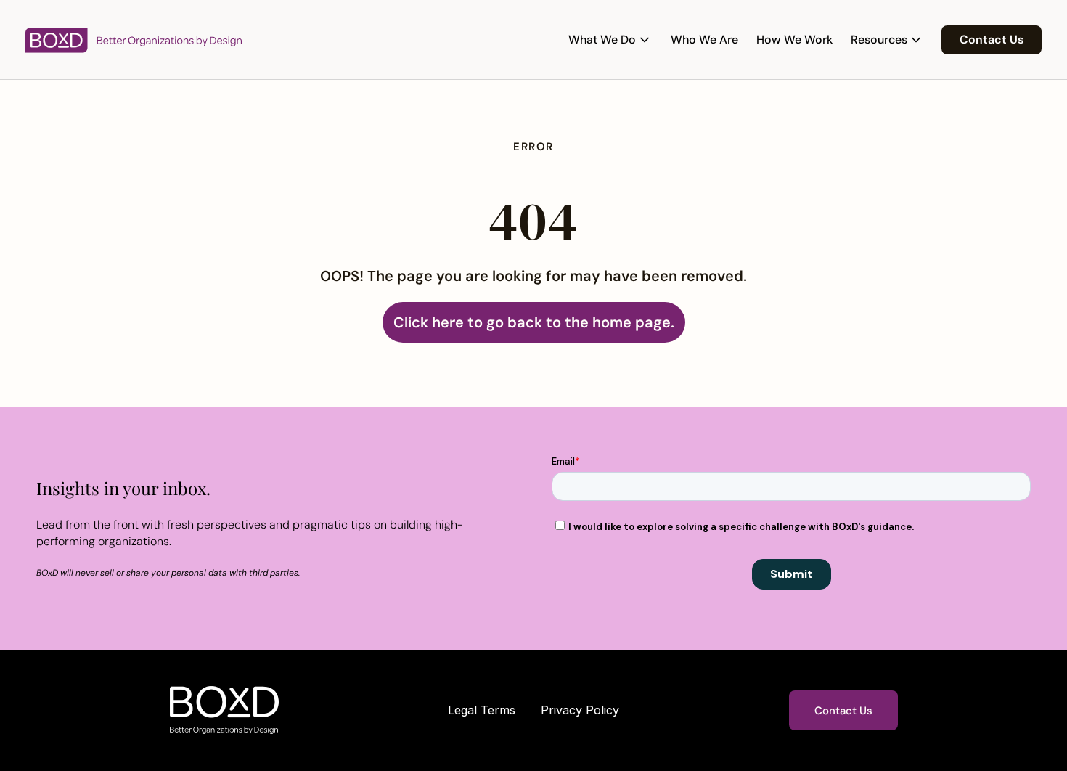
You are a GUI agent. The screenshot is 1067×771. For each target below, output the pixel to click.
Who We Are (704, 39)
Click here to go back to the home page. (533, 322)
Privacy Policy (580, 710)
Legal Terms (481, 710)
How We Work (794, 39)
